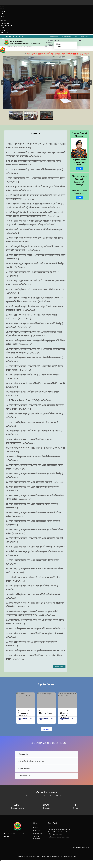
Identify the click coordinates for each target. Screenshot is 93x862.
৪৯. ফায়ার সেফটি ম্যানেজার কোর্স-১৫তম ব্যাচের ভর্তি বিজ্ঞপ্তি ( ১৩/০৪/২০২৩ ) (35, 546)
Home (2, 7)
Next (90, 82)
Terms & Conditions (36, 837)
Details (79, 169)
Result (2, 14)
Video (2, 18)
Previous (2, 82)
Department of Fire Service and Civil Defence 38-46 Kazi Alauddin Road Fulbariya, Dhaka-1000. (59, 832)
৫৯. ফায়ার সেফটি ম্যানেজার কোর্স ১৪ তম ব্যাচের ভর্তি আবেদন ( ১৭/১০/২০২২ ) (35, 628)
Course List (36, 830)
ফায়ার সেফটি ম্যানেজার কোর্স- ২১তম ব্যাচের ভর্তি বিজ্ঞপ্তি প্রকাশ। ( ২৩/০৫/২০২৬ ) (44, 53)
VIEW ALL (46, 729)
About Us (36, 827)
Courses (3, 11)
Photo (2, 16)
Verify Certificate (6, 25)
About (2, 9)
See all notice (59, 666)
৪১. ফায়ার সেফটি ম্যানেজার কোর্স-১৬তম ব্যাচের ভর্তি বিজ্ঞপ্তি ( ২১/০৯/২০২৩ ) (35, 481)
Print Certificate (5, 23)
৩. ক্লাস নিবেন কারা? (24, 768)
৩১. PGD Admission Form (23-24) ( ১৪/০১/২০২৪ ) (29, 400)
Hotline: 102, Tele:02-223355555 (13, 36)
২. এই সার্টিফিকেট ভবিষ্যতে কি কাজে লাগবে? (31, 761)
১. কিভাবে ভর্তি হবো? (24, 754)
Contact (3, 21)
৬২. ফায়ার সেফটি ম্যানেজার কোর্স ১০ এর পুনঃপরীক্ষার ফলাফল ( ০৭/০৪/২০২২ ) (35, 650)
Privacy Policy (37, 833)
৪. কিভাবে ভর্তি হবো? (24, 776)
